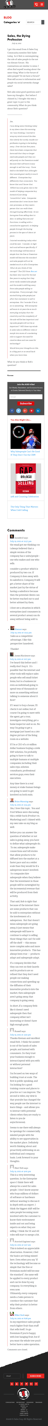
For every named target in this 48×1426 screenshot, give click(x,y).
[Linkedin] (38, 410)
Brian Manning (21, 801)
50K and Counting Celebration (25, 496)
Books (23, 1406)
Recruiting (20, 1402)
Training (38, 1402)
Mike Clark (19, 1315)
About (24, 1408)
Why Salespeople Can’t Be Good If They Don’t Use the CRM (25, 453)
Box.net (34, 271)
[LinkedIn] (12, 1384)
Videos (23, 1411)
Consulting (10, 1402)
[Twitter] (18, 410)
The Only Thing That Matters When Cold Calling (24, 508)
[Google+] (25, 410)
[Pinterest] (31, 410)
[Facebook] (12, 410)
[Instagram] (36, 1384)
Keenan (18, 629)
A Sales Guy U (24, 1404)
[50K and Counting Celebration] (26, 493)
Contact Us (24, 1415)
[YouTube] (16, 1384)
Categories (10, 22)
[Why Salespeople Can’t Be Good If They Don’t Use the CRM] (26, 448)
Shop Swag (24, 1413)
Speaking (30, 1402)
